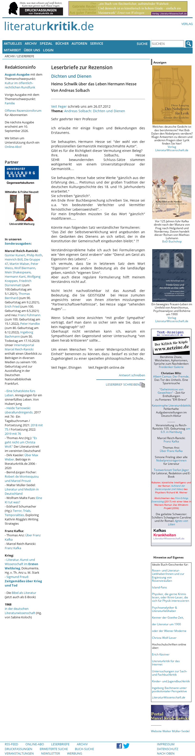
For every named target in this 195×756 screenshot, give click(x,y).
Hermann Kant (15, 276)
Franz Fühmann (29, 315)
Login (48, 50)
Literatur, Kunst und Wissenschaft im (21, 563)
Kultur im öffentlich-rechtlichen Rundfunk (20, 85)
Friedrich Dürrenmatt (18, 283)
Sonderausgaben (18, 243)
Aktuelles (13, 43)
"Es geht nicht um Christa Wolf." (21, 442)
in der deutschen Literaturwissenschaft (20, 610)
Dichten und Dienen (71, 76)
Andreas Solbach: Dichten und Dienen (94, 111)
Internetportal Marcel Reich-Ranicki (19, 347)
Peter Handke (30, 323)
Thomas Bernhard (17, 295)
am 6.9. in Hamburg (175, 430)
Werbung (74, 753)
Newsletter (50, 753)
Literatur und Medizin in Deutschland (22, 491)
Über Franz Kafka (171, 451)
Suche (142, 43)
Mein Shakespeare (18, 272)
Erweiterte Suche (54, 749)
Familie (10, 103)
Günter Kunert (15, 255)
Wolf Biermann (24, 268)
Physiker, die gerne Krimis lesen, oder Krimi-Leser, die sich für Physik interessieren (170, 597)
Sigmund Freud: (23, 581)
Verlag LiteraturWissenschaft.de (171, 148)
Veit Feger (59, 106)
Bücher (62, 43)
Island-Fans (159, 587)
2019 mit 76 (13, 433)
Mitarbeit (12, 50)
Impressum (166, 744)
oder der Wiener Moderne (169, 631)
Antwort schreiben (132, 375)
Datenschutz (167, 749)
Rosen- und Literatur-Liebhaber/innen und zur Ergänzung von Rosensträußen (168, 575)
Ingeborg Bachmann (19, 334)
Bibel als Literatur (24, 593)
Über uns (32, 50)
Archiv (31, 43)
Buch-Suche (84, 749)
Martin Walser (19, 264)
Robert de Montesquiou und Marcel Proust (22, 478)
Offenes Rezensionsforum (23, 110)
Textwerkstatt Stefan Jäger (171, 470)
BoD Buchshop (172, 241)
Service (96, 43)
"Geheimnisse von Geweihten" (170, 390)
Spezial (46, 43)
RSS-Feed (11, 744)
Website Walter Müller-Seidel (170, 731)
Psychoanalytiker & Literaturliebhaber (164, 609)
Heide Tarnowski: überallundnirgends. (19, 410)
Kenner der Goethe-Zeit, (168, 617)
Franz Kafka (13, 548)
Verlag (187, 24)
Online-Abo (13, 147)
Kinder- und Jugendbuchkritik (171, 681)
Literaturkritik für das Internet (166, 662)
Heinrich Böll (14, 259)
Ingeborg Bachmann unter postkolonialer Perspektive (169, 689)
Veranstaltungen (19, 753)
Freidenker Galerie (171, 367)
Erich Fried (12, 306)
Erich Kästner (161, 654)
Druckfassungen (18, 749)
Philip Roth (34, 255)
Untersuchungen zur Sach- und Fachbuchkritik (169, 672)
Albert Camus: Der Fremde (171, 376)
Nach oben (166, 753)
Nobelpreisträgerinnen (171, 460)
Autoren (79, 43)
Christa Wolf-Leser (164, 638)
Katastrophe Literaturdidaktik (171, 405)
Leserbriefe (60, 744)
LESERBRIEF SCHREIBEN (123, 384)
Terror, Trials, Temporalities (18, 513)
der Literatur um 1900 (166, 624)
